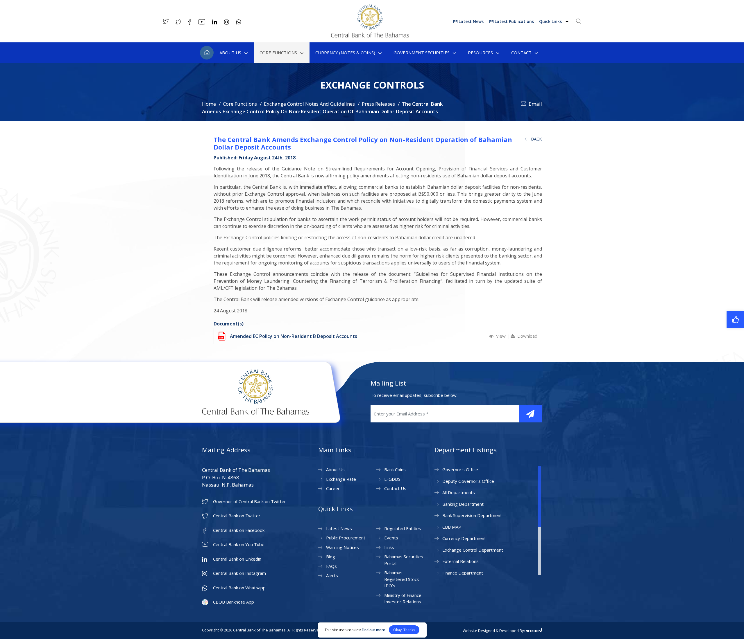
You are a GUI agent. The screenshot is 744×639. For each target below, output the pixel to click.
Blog (330, 556)
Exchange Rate (341, 479)
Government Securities (422, 52)
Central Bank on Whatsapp (239, 588)
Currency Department (464, 538)
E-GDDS (392, 479)
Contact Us (395, 488)
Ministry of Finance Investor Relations (402, 598)
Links (389, 547)
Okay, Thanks (404, 629)
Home (207, 53)
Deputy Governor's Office (468, 481)
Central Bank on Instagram (239, 573)
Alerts (332, 575)
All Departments (458, 492)
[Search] (578, 21)
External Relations (460, 561)
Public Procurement (345, 538)
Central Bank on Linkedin (237, 559)
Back (536, 139)
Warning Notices (342, 547)
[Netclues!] (534, 630)
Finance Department (462, 573)
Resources (480, 52)
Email (535, 103)
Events (391, 538)
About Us (230, 52)
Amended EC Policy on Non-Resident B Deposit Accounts (293, 336)
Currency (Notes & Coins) (345, 52)
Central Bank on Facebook (238, 530)
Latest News (470, 21)
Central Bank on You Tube (238, 544)
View (501, 336)
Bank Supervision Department (472, 515)
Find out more (373, 629)
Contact (521, 52)
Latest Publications (513, 21)
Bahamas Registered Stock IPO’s (401, 579)
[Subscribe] (530, 413)
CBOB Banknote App (233, 602)
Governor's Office (460, 469)
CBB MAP (451, 527)
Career (333, 488)
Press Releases (378, 103)
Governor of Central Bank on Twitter (249, 501)
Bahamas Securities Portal (403, 560)
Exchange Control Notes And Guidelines (309, 103)
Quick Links (551, 21)
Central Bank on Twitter (236, 516)
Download (526, 336)
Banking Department (463, 504)
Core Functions (278, 52)
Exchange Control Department (472, 550)
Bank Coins (395, 469)
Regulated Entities (402, 528)
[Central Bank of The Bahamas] (370, 36)
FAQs (331, 566)
